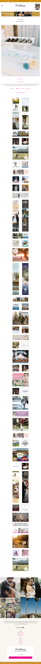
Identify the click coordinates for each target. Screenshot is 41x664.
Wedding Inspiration (20, 635)
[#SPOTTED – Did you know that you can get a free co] (10, 608)
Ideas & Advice (20, 633)
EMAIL (28, 88)
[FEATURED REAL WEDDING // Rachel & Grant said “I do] (30, 587)
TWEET (18, 88)
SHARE (12, 88)
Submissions (20, 642)
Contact (20, 644)
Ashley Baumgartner (20, 81)
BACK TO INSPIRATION (21, 92)
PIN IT (23, 88)
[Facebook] (3, 1)
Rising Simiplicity (20, 78)
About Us (20, 640)
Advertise (20, 641)
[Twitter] (7, 1)
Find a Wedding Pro (20, 632)
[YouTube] (9, 1)
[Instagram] (5, 1)
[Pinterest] (2, 1)
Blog (20, 636)
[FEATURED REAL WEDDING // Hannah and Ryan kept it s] (10, 587)
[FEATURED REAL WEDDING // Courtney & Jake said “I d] (30, 608)
